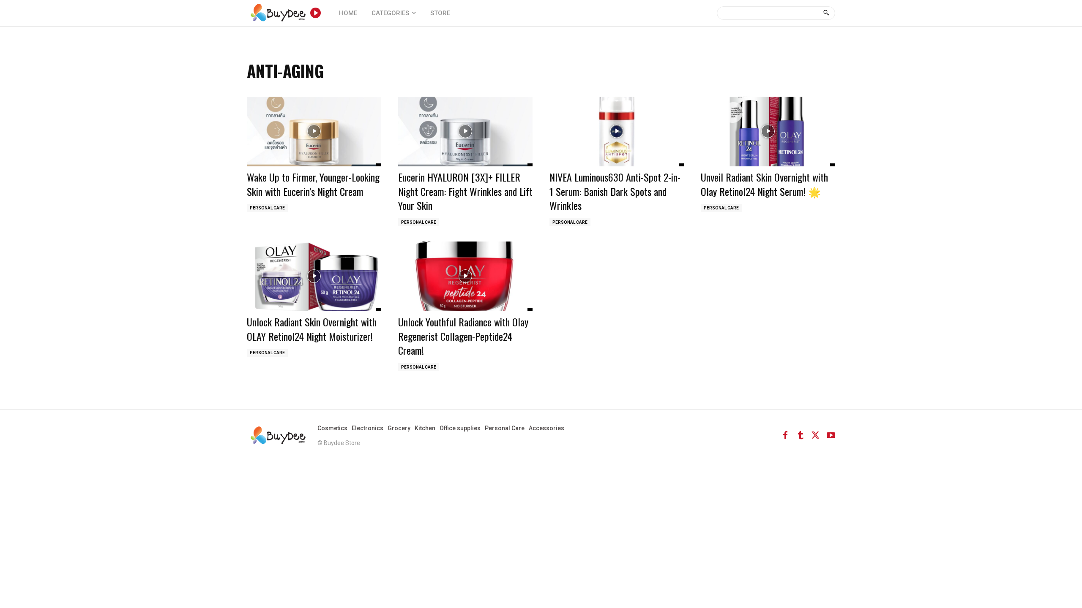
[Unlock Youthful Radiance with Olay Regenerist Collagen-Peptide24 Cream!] (465, 276)
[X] (816, 435)
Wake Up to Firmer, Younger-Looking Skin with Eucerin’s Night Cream (313, 184)
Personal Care (267, 208)
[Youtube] (831, 435)
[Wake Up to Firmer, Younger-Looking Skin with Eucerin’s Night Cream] (314, 131)
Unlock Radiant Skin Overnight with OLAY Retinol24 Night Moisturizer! (312, 329)
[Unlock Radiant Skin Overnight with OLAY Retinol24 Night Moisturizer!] (314, 276)
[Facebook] (785, 435)
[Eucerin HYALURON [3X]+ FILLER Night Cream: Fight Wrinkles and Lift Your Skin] (465, 131)
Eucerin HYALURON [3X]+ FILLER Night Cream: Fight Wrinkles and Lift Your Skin (465, 191)
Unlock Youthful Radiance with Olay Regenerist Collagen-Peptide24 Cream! (463, 336)
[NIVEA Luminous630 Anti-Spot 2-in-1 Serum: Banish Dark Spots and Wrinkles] (616, 131)
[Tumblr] (800, 435)
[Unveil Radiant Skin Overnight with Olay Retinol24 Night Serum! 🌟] (768, 131)
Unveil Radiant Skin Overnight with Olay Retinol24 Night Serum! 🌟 (764, 184)
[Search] (826, 13)
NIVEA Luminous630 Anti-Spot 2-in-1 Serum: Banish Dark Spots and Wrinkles (614, 191)
